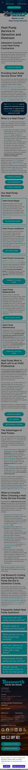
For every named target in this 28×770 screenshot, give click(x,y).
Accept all (6, 766)
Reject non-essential (18, 766)
